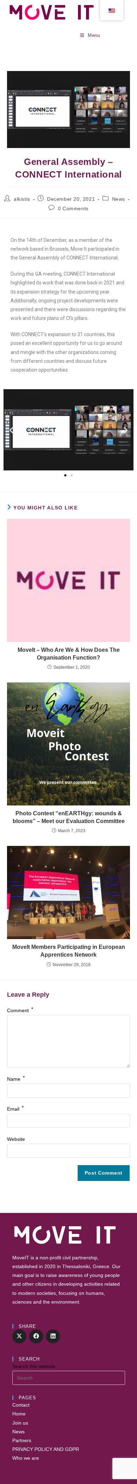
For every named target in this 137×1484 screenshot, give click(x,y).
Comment (20, 1010)
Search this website (34, 1366)
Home (19, 1413)
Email (15, 1109)
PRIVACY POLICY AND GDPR (45, 1449)
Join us (20, 1423)
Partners (21, 1440)
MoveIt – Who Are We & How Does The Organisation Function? (69, 654)
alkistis (22, 199)
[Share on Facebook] (36, 1336)
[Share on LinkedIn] (53, 1336)
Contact (21, 1405)
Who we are (25, 1458)
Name (16, 1079)
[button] (11, 429)
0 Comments (73, 208)
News (118, 199)
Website (16, 1139)
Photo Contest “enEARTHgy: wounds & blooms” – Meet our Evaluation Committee (69, 817)
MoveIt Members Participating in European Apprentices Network (68, 951)
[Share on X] (19, 1336)
